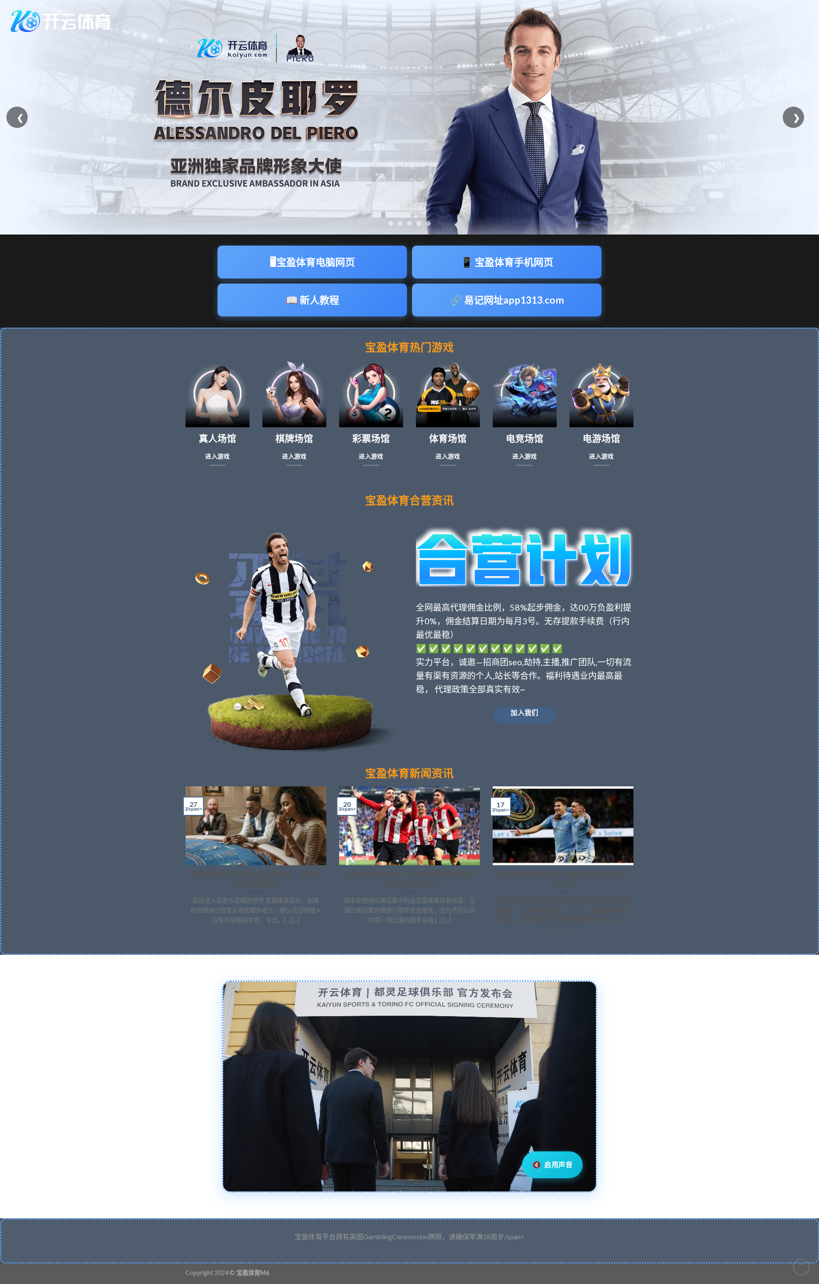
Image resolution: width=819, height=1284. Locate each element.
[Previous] (183, 863)
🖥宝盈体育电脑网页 (312, 262)
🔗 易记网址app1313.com (507, 300)
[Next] (635, 863)
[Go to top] (801, 1267)
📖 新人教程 (312, 300)
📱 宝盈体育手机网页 (507, 262)
